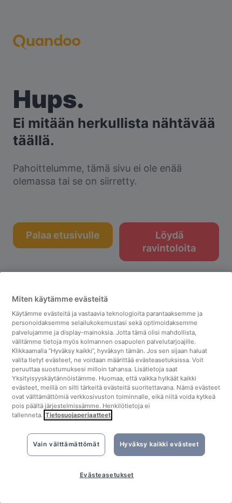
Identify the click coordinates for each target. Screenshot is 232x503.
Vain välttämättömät (66, 444)
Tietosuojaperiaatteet (78, 415)
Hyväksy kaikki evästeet (159, 444)
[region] (116, 387)
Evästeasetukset (107, 475)
